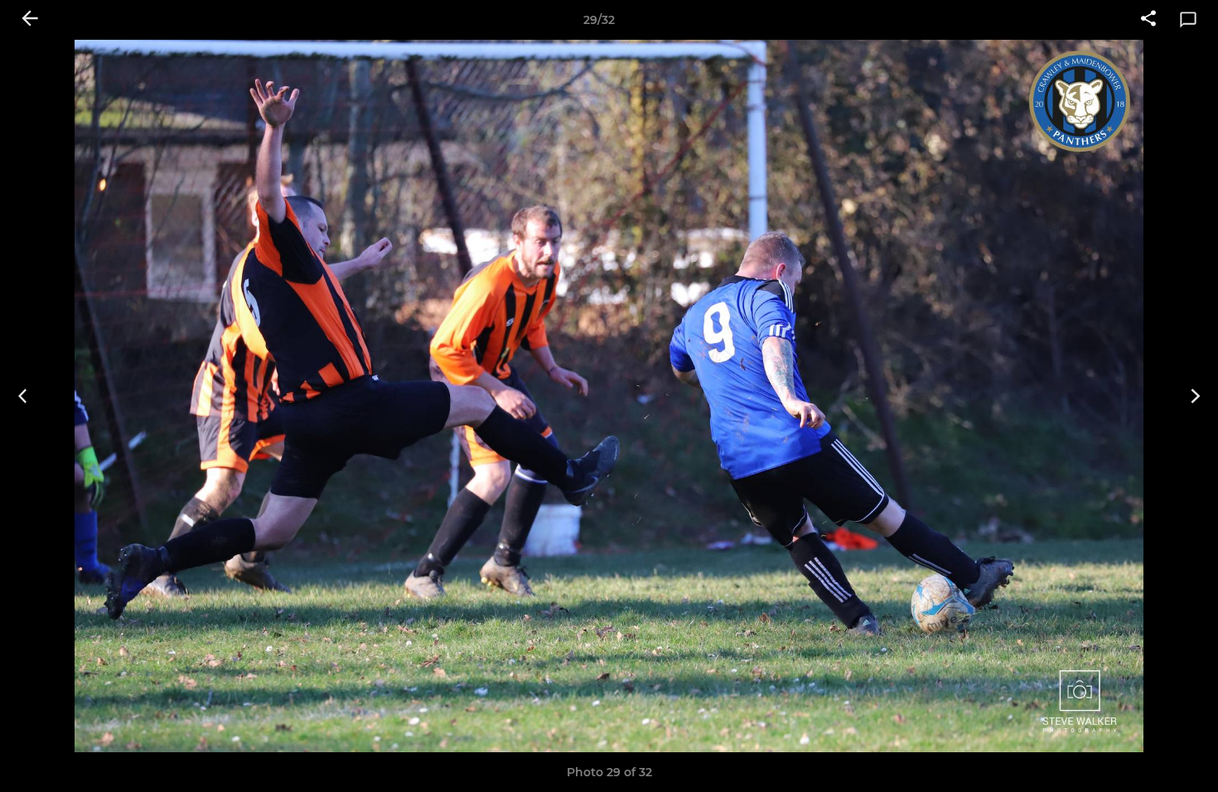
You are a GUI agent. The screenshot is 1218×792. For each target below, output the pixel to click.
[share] (1148, 19)
